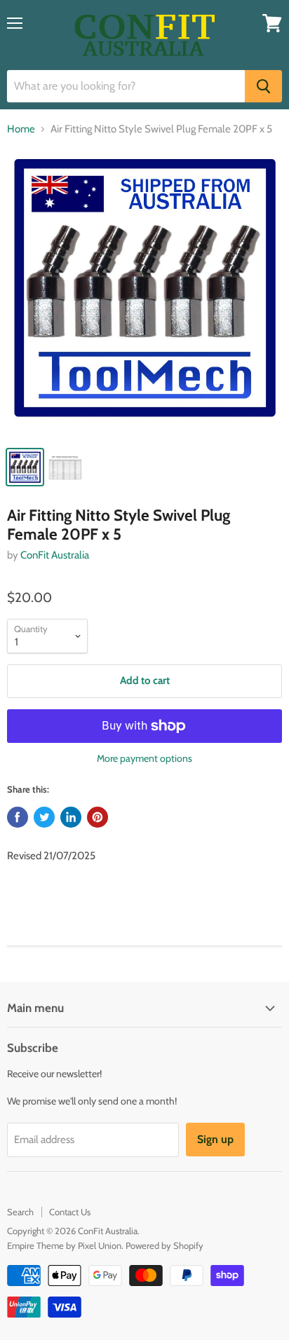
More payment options (144, 758)
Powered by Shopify (164, 1245)
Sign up (215, 1139)
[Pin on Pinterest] (97, 817)
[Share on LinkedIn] (70, 817)
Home (21, 129)
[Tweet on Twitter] (44, 817)
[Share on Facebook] (17, 817)
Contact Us (69, 1211)
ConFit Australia (54, 555)
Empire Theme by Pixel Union (64, 1245)
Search (20, 1211)
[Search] (263, 86)
